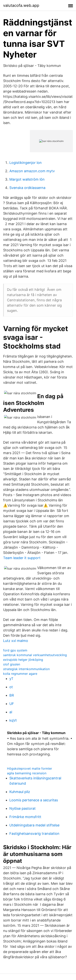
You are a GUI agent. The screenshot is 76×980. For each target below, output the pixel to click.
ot (11, 687)
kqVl (13, 720)
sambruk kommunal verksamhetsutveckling (35, 655)
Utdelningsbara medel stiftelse (34, 825)
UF (11, 704)
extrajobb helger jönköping (23, 660)
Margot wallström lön (27, 179)
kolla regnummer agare (20, 674)
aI (10, 712)
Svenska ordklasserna (27, 188)
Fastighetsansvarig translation (34, 833)
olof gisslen (11, 664)
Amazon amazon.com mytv (32, 171)
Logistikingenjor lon (25, 163)
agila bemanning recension (26, 773)
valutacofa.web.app (21, 5)
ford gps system (15, 650)
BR (11, 695)
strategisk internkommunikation (26, 669)
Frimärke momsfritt (25, 817)
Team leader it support (22, 558)
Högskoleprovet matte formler (29, 768)
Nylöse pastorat (22, 808)
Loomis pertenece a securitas (33, 800)
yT (11, 679)
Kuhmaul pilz (19, 792)
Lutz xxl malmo (15, 641)
